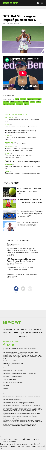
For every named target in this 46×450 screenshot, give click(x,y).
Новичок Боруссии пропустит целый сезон (21, 126)
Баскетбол (7, 333)
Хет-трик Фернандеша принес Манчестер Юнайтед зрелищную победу (20, 131)
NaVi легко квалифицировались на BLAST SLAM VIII (23, 167)
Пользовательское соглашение (12, 399)
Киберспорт (38, 329)
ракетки (12, 104)
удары (6, 104)
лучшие (38, 99)
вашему (23, 99)
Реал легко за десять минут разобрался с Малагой (20, 138)
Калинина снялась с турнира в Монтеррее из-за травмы (23, 275)
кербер (32, 102)
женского (20, 104)
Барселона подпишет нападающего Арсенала (22, 173)
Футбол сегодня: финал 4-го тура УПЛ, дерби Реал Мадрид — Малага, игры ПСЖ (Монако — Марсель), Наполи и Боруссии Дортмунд (22, 251)
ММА (41, 333)
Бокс (30, 329)
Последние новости (16, 114)
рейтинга (13, 102)
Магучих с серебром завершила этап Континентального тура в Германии (19, 149)
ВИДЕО (22, 333)
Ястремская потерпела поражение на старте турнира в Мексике (21, 268)
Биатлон (24, 329)
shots (26, 104)
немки (38, 102)
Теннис (12, 95)
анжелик (25, 102)
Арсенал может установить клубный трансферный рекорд (19, 156)
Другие (28, 333)
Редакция (6, 388)
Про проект (6, 391)
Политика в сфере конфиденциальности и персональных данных (21, 397)
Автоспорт (23, 336)
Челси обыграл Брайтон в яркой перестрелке (22, 162)
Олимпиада (7, 329)
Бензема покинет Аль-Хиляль (16, 144)
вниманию (31, 99)
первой (6, 102)
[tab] (16, 288)
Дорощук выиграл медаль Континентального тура (22, 120)
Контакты (6, 385)
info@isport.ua (17, 361)
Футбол (16, 329)
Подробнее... (12, 441)
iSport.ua (6, 95)
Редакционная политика (10, 394)
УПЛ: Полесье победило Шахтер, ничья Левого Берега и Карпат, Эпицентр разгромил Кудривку (21, 261)
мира (17, 99)
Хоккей (35, 333)
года (19, 102)
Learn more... (26, 446)
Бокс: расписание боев (15, 244)
